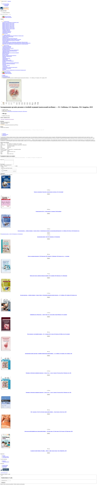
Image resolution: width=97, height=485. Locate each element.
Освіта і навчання (7, 34)
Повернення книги (5, 461)
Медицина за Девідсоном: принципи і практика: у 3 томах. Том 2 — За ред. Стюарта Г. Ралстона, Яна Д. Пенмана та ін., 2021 (48, 392)
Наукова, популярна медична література (9, 55)
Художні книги (6, 21)
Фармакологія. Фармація (6, 68)
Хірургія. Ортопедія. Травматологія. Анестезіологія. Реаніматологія (14, 70)
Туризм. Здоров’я (5, 41)
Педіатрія (4, 61)
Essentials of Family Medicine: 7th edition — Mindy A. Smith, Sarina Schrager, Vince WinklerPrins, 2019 (49, 450)
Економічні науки (5, 37)
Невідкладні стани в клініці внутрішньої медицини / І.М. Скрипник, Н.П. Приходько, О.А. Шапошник (48, 275)
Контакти (9, 1)
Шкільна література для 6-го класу (8, 24)
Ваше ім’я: (2, 159)
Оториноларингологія (6, 58)
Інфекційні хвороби (5, 51)
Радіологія (4, 64)
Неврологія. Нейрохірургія (7, 56)
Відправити (3, 482)
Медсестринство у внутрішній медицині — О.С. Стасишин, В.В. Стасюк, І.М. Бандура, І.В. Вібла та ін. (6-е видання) (48, 334)
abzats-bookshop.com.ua (4, 472)
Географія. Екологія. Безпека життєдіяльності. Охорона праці (12, 35)
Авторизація (6, 4)
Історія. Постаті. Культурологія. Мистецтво (9, 38)
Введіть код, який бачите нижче (6, 168)
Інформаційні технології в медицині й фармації (10, 52)
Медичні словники (5, 53)
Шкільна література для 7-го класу (8, 25)
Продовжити (3, 173)
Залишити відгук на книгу (9, 119)
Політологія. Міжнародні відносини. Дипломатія (10, 40)
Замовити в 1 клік (6, 117)
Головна (3, 75)
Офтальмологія (5, 59)
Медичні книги (6, 45)
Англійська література (6, 30)
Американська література (6, 31)
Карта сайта (4, 467)
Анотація (4, 133)
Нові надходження (6, 16)
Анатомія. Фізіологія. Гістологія (7, 48)
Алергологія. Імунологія (6, 47)
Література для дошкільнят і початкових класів (10, 22)
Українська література (6, 29)
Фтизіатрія (4, 69)
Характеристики (5, 134)
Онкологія (4, 57)
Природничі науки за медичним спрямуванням (10, 62)
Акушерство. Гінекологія (6, 46)
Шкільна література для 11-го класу (8, 28)
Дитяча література (7, 71)
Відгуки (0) (4, 135)
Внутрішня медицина (6, 49)
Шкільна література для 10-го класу (8, 27)
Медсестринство (5, 54)
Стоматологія (4, 66)
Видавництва (4, 466)
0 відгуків (2, 119)
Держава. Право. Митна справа (7, 36)
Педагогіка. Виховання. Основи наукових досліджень (11, 39)
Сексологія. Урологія (6, 65)
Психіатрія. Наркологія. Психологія (8, 63)
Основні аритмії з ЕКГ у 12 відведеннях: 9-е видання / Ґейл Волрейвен (48, 211)
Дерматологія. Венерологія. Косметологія (9, 50)
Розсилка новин (5, 465)
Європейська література (6, 32)
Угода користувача (5, 457)
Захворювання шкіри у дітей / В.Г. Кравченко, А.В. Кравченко (48, 236)
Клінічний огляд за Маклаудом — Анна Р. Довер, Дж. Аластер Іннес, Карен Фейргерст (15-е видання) (48, 314)
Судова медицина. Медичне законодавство (9, 67)
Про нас (3, 455)
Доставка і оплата (5, 456)
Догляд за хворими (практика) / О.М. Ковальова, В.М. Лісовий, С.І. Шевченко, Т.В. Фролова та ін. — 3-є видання (48, 256)
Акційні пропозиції (7, 17)
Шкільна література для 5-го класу (8, 23)
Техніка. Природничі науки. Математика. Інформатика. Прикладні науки (15, 42)
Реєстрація (6, 5)
